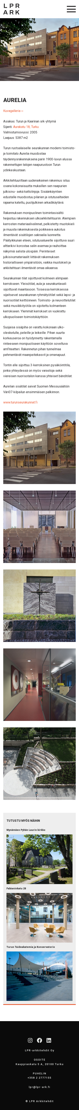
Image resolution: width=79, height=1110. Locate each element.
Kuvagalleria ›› (13, 111)
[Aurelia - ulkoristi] (39, 605)
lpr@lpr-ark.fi (39, 1087)
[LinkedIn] (49, 1040)
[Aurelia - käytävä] (39, 684)
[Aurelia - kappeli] (39, 527)
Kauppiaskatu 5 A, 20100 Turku (40, 1064)
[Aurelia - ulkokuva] (39, 448)
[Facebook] (39, 1040)
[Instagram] (30, 1040)
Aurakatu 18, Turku (26, 127)
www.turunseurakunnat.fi (20, 402)
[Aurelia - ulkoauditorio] (39, 763)
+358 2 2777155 (39, 1077)
